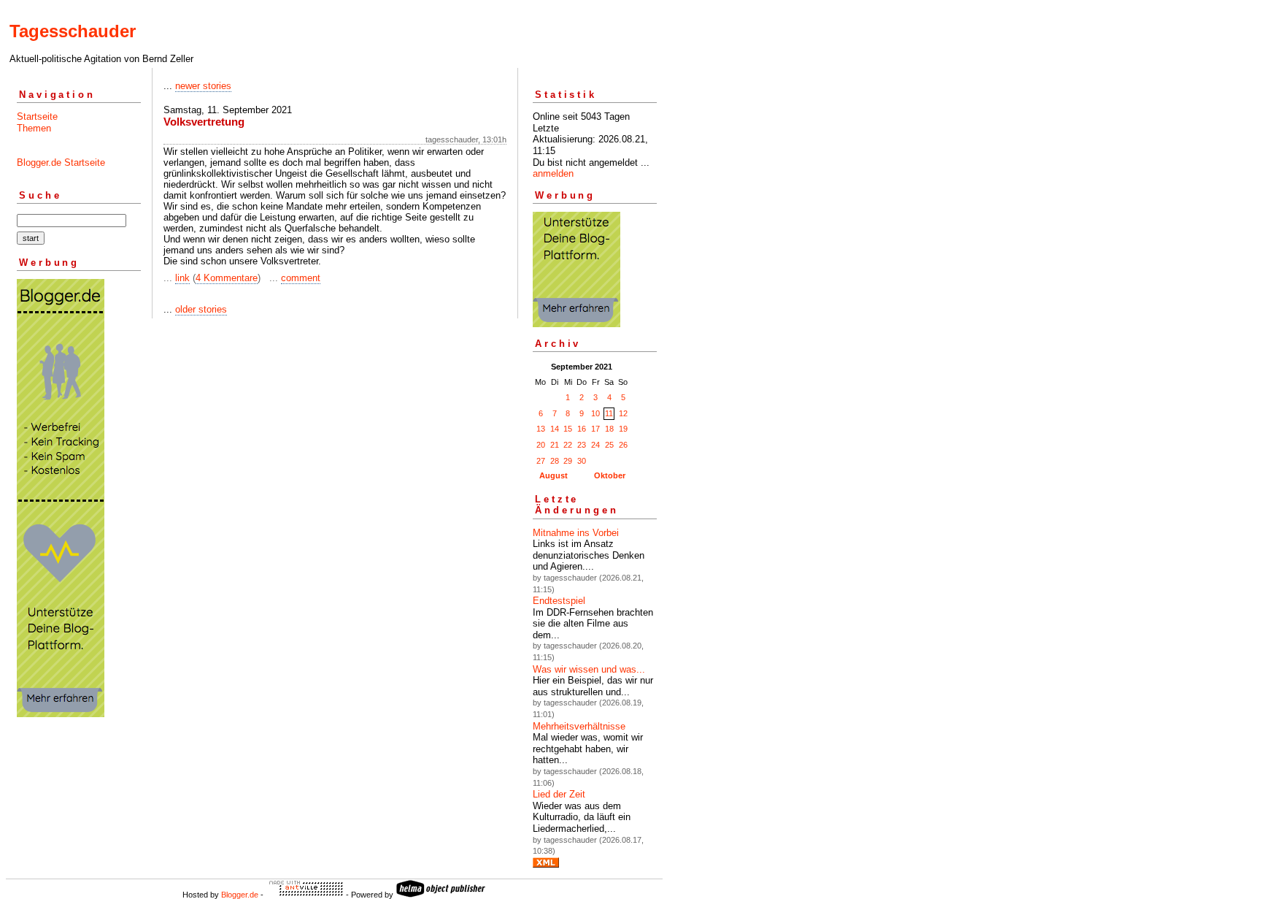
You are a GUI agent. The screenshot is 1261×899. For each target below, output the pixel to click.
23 (581, 444)
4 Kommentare (227, 277)
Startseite (37, 116)
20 (540, 444)
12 (623, 413)
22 (567, 444)
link (182, 277)
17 (595, 428)
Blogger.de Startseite (61, 162)
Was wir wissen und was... (589, 669)
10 (595, 413)
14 (554, 428)
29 (567, 460)
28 (554, 460)
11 (609, 413)
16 (581, 428)
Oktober (609, 475)
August (553, 475)
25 (609, 444)
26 (623, 444)
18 (609, 428)
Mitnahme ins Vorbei (576, 532)
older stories (201, 309)
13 (540, 428)
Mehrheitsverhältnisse (579, 726)
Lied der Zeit (559, 794)
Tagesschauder (72, 31)
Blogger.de (239, 894)
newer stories (203, 85)
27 (540, 460)
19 (623, 428)
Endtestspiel (559, 600)
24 (595, 444)
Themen (34, 128)
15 (567, 428)
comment (300, 277)
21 (554, 444)
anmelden (553, 173)
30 (581, 460)
